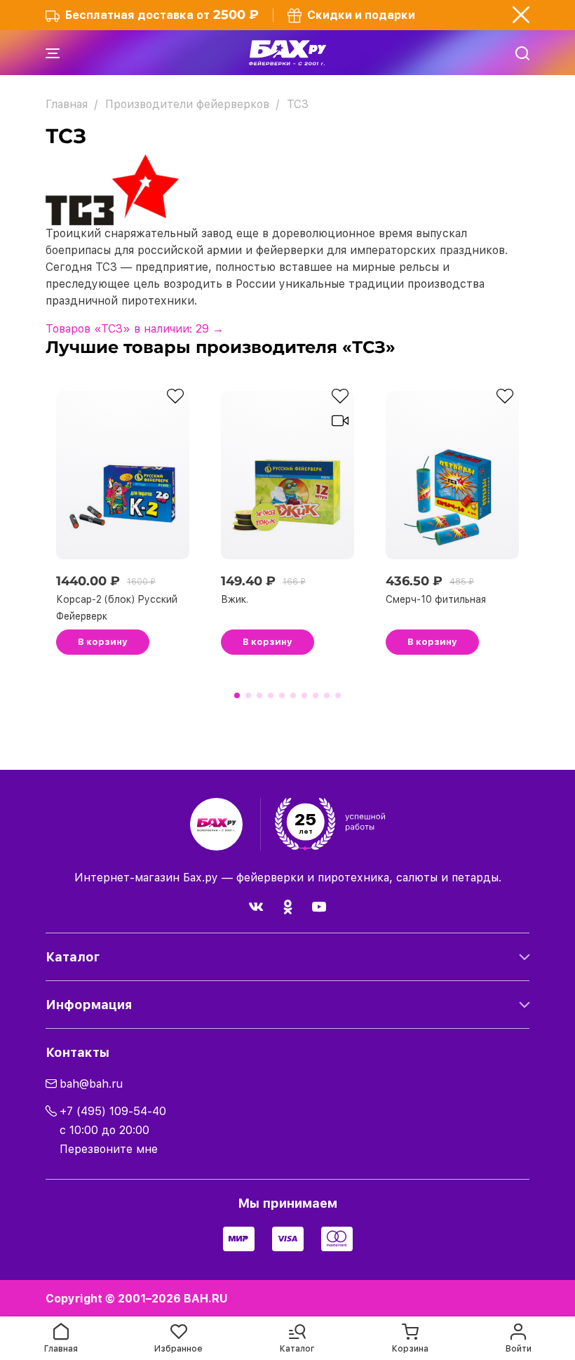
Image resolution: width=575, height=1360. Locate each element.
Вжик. (234, 599)
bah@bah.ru (91, 1084)
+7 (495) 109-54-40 (113, 1111)
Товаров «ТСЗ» (135, 328)
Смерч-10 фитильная (436, 599)
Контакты (77, 1052)
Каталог (73, 956)
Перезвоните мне (109, 1149)
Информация (89, 1004)
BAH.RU (206, 1298)
